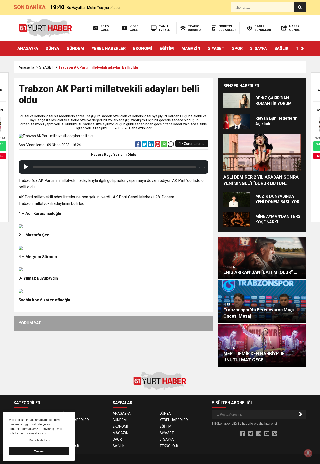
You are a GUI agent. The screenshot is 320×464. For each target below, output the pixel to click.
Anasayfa (26, 67)
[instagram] (259, 433)
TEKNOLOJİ (70, 446)
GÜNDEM (75, 48)
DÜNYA (52, 48)
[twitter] (145, 145)
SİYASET (216, 48)
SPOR (237, 48)
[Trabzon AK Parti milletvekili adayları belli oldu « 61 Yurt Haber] (46, 28)
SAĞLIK (281, 48)
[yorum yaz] (171, 145)
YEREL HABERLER (109, 48)
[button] (302, 48)
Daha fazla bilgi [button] (39, 440)
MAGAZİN (191, 48)
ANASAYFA (28, 48)
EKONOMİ (142, 48)
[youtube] (267, 433)
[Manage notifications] (308, 453)
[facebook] (138, 145)
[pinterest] (158, 145)
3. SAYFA (258, 48)
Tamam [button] (39, 451)
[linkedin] (151, 145)
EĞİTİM (167, 48)
